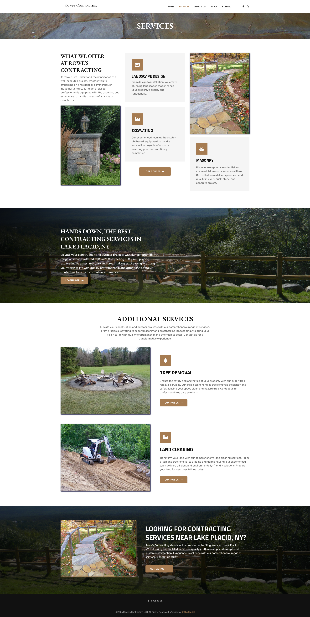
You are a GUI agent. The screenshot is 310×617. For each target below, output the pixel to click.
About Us (200, 6)
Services (184, 6)
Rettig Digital (188, 612)
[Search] (247, 6)
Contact (227, 6)
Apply (214, 6)
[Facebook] (243, 6)
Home (170, 6)
